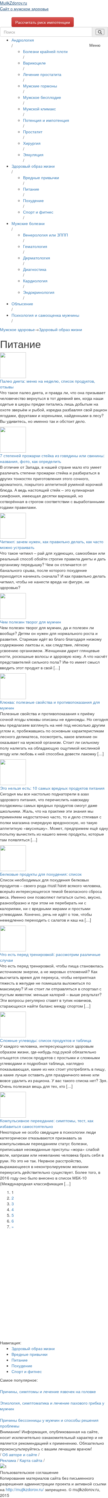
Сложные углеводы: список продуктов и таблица (45, 1040)
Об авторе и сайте (19, 1454)
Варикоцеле (34, 63)
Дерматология (36, 258)
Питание (31, 189)
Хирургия (32, 143)
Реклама (8, 1460)
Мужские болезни (28, 223)
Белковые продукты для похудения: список (41, 874)
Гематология (35, 246)
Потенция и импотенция (46, 120)
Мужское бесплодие (42, 97)
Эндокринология (38, 292)
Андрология (23, 40)
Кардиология (35, 280)
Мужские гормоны (40, 86)
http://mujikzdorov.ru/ (25, 1489)
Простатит (32, 131)
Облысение (22, 303)
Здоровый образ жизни (33, 166)
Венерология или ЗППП (45, 235)
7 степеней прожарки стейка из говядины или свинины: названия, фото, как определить (52, 458)
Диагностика (34, 269)
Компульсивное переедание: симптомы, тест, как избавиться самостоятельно (46, 1123)
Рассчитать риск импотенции (42, 22)
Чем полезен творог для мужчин (30, 622)
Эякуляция (33, 154)
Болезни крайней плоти (45, 51)
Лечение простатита (42, 74)
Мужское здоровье (17, 329)
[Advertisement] (54, 1286)
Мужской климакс (39, 109)
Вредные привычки (41, 177)
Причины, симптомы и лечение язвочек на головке (48, 1391)
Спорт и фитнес (38, 212)
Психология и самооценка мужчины (45, 315)
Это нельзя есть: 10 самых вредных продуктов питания (52, 788)
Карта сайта (31, 1460)
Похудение (33, 200)
